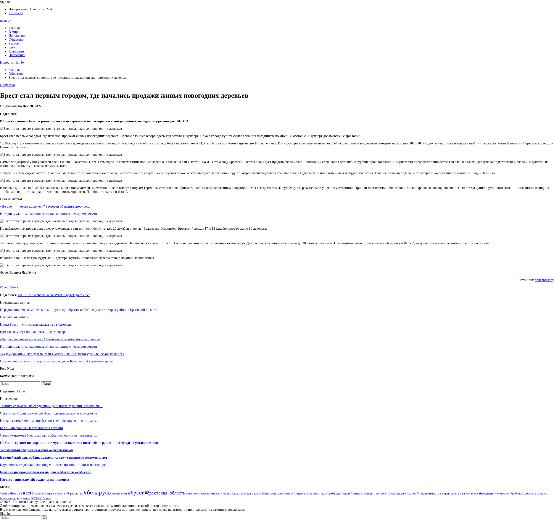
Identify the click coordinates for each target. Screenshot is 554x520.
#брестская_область (165, 493)
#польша (486, 493)
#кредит (345, 493)
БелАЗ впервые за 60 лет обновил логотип (31, 428)
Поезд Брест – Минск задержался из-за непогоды (36, 324)
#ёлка (14, 287)
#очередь (445, 493)
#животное (277, 493)
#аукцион (60, 493)
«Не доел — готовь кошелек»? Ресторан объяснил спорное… (45, 206)
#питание (473, 493)
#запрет (289, 493)
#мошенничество (396, 493)
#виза (189, 493)
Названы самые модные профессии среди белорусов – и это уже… (49, 420)
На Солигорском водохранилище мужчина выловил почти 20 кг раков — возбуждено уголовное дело (79, 443)
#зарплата (301, 493)
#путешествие (501, 493)
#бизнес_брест (119, 494)
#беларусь (97, 492)
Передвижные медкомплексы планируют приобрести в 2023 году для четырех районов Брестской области (79, 310)
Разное (14, 43)
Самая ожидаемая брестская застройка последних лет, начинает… (48, 435)
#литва (355, 493)
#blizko (4, 493)
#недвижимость (428, 493)
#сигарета (541, 493)
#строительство (8, 498)
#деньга (256, 493)
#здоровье (314, 493)
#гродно (226, 493)
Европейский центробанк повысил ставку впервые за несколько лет (53, 457)
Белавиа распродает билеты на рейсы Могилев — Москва (45, 472)
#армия (50, 493)
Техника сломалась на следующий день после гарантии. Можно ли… (51, 406)
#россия (528, 493)
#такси (26, 498)
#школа (46, 498)
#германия (204, 493)
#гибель (215, 493)
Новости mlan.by (12, 62)
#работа (516, 493)
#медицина (368, 493)
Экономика (17, 55)
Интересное (17, 35)
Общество (16, 39)
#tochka (16, 493)
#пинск (464, 493)
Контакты (16, 13)
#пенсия (455, 493)
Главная (14, 28)
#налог (411, 493)
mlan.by (5, 20)
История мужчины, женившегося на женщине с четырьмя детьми (48, 214)
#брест (5, 287)
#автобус (40, 493)
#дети (265, 493)
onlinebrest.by (544, 280)
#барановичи (74, 493)
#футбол (36, 498)
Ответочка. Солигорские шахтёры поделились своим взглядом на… (50, 413)
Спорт (13, 47)
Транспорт (16, 51)
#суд (19, 498)
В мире (14, 32)
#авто (28, 493)
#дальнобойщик (241, 493)
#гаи (195, 493)
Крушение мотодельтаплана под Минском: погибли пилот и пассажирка (53, 465)
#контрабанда (330, 493)
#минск (381, 493)
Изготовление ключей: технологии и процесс (34, 479)
